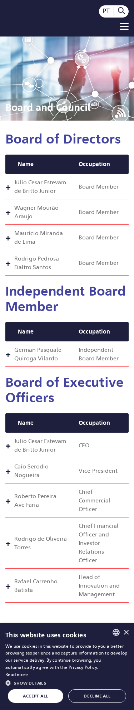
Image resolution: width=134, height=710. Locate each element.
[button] (67, 682)
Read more (16, 674)
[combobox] (116, 632)
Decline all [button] (97, 696)
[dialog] (67, 666)
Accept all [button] (35, 696)
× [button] (126, 632)
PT (106, 11)
